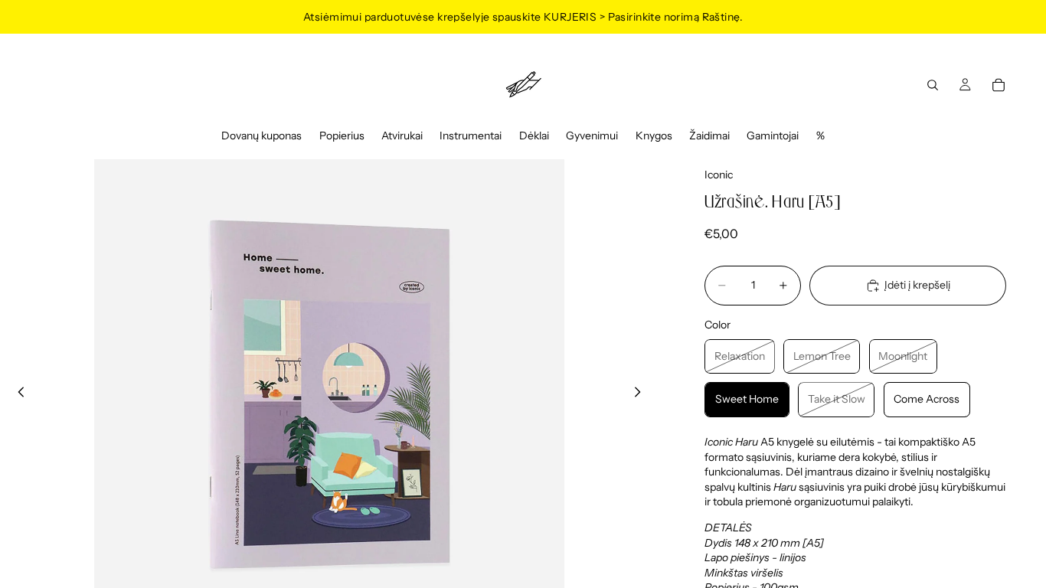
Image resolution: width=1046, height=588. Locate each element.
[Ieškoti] (933, 85)
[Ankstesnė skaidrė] (17, 394)
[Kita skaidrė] (642, 394)
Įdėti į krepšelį (917, 285)
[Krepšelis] (998, 85)
